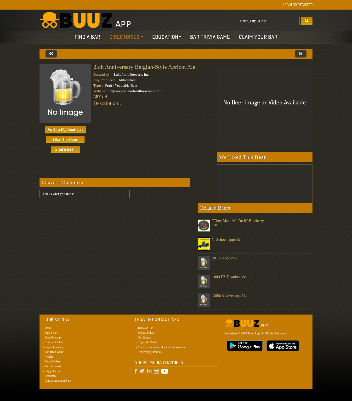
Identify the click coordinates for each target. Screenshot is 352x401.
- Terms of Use (144, 328)
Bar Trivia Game (210, 37)
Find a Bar (87, 37)
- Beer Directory (52, 337)
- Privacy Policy (145, 332)
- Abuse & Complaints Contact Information (160, 347)
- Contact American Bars (57, 380)
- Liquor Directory (53, 347)
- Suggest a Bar (52, 371)
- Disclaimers (143, 337)
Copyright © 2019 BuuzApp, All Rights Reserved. (255, 333)
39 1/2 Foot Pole (224, 258)
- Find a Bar (50, 332)
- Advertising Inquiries (149, 352)
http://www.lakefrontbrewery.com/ (134, 91)
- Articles (48, 356)
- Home (47, 328)
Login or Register (298, 4)
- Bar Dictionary (52, 366)
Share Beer (65, 149)
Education (165, 37)
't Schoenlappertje (226, 239)
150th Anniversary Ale (229, 295)
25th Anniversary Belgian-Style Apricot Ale (144, 67)
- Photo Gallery (52, 361)
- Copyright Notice (146, 342)
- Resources (50, 376)
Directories (125, 37)
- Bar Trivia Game (53, 352)
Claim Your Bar (258, 37)
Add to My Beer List (65, 129)
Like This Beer (65, 139)
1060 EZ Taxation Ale (229, 277)
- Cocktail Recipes (53, 342)
